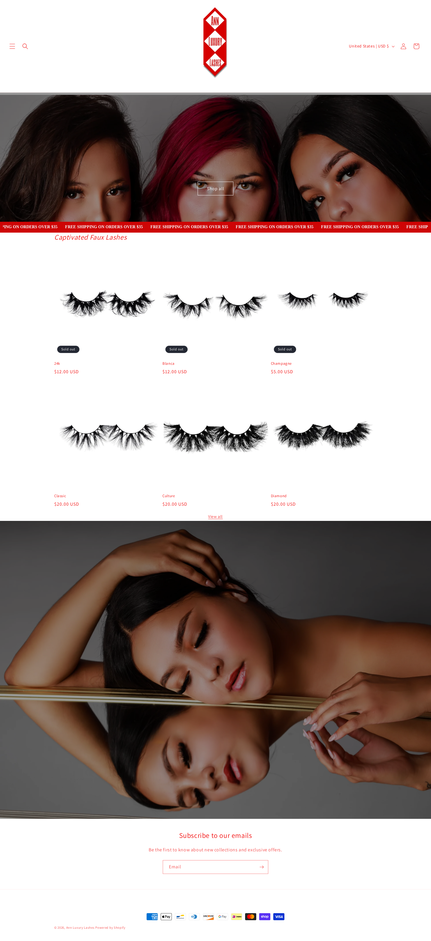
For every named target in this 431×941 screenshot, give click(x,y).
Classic (60, 495)
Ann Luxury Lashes (80, 927)
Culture (168, 495)
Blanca (168, 363)
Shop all (215, 188)
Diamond (279, 495)
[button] (12, 46)
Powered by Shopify (110, 927)
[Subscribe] (261, 867)
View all (215, 516)
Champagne (281, 363)
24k (57, 363)
